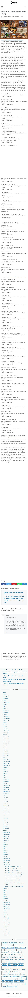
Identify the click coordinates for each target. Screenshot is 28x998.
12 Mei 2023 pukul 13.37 (11, 617)
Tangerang (4, 986)
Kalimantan (4, 964)
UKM (16, 986)
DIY (20, 952)
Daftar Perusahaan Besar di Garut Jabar (13, 876)
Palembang (22, 971)
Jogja (20, 962)
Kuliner (3, 969)
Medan (3, 971)
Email (9, 954)
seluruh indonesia (9, 981)
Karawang (15, 964)
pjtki (16, 979)
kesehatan (15, 966)
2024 (5, 714)
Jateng (11, 962)
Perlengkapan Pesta (16, 976)
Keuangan (20, 966)
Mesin (7, 971)
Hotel (20, 957)
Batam (8, 947)
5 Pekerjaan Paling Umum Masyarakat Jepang (14, 669)
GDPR (21, 993)
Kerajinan (9, 966)
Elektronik (4, 954)
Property (24, 979)
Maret (6, 708)
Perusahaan (4, 979)
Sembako (22, 981)
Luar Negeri (13, 969)
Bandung (11, 945)
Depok (11, 952)
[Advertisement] (14, 162)
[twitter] (8, 584)
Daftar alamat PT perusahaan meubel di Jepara (12, 40)
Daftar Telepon (5, 952)
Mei (5, 724)
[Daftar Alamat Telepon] (14, 2)
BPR (25, 947)
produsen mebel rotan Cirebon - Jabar (16, 277)
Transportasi (10, 986)
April (5, 706)
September (7, 740)
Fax (7, 957)
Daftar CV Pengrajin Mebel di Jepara (12, 870)
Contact (17, 993)
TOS (13, 993)
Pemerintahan (5, 974)
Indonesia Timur (5, 959)
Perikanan (23, 974)
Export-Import (21, 954)
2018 (5, 856)
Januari (6, 698)
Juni (5, 704)
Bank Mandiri (21, 945)
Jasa (8, 962)
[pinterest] (13, 584)
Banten (3, 947)
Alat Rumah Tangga (13, 942)
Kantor (9, 964)
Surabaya (23, 983)
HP (23, 957)
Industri (11, 959)
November (7, 718)
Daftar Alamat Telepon (15, 995)
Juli (5, 694)
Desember (6, 702)
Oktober (6, 720)
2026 (4, 692)
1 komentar (3, 17)
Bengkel (16, 947)
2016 (5, 920)
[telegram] (24, 584)
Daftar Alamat (12, 949)
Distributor (16, 952)
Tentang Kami (8, 993)
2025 (4, 700)
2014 (5, 929)
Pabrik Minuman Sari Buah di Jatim (12, 880)
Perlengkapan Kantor (6, 976)
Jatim (16, 962)
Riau (3, 981)
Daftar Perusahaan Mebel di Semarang (13, 868)
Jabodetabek (21, 959)
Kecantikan (20, 964)
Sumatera (17, 983)
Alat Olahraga (5, 942)
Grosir (16, 957)
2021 (5, 783)
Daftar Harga (19, 949)
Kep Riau (4, 966)
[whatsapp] (19, 584)
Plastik (19, 979)
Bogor (21, 947)
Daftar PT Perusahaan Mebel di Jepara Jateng (14, 872)
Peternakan (11, 979)
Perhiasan (17, 974)
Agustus (6, 742)
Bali (7, 945)
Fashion (3, 957)
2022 (5, 757)
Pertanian (24, 976)
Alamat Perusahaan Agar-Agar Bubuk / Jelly (14, 886)
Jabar (16, 959)
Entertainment (14, 954)
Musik (11, 971)
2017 (5, 900)
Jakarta (3, 962)
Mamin (23, 969)
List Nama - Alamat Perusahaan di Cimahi (13, 874)
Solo (8, 983)
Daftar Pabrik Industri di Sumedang (12, 878)
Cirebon (6, 949)
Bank (16, 945)
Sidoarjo (3, 983)
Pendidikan (11, 974)
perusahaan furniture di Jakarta (15, 437)
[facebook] (3, 584)
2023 (5, 734)
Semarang (16, 981)
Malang (18, 969)
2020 (5, 809)
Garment (12, 957)
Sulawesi (12, 983)
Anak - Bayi (21, 942)
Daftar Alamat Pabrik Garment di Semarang (14, 866)
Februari (6, 696)
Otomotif (16, 971)
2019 (5, 830)
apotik (3, 945)
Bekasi (12, 947)
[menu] (3, 7)
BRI (3, 949)
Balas (7, 632)
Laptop (7, 969)
